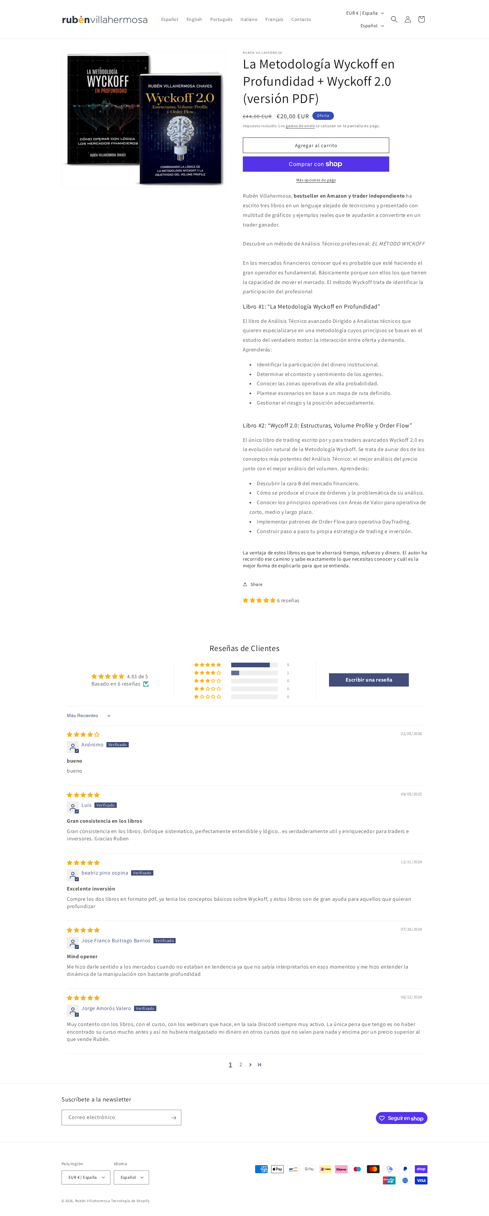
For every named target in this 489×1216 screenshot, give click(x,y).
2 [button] (241, 1064)
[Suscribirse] (173, 1118)
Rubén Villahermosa (92, 1200)
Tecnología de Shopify (130, 1200)
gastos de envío (300, 125)
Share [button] (256, 584)
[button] (394, 19)
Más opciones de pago (316, 179)
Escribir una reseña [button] (369, 679)
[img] (83, 734)
